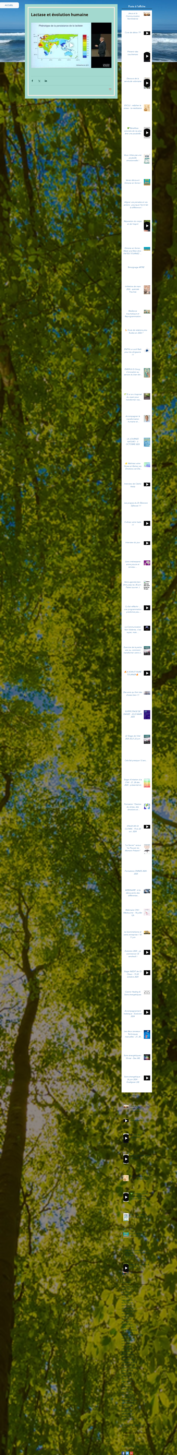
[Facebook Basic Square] (123, 1453)
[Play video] (71, 45)
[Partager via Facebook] (32, 80)
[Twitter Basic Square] (127, 1453)
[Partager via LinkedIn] (46, 80)
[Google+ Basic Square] (131, 1453)
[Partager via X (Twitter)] (39, 80)
